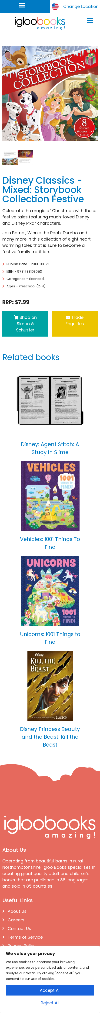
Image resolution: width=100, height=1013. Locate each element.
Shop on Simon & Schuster (26, 323)
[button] (22, 5)
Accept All (50, 990)
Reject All (50, 1003)
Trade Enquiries (75, 320)
